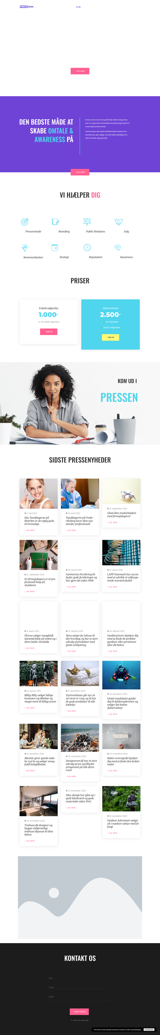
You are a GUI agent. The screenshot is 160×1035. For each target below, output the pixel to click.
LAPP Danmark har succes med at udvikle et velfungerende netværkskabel (123, 577)
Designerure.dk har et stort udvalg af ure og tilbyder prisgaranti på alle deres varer (81, 765)
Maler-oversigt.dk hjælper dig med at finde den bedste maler (123, 761)
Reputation (95, 257)
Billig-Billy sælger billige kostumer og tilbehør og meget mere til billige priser (40, 698)
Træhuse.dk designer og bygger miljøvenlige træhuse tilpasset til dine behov (38, 829)
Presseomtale (33, 231)
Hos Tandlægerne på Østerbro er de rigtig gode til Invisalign (39, 521)
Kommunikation (33, 257)
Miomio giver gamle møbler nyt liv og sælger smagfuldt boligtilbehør (40, 761)
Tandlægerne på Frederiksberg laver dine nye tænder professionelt (80, 521)
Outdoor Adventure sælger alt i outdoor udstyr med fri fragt (123, 823)
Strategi (64, 257)
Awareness (126, 257)
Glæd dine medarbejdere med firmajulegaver (121, 514)
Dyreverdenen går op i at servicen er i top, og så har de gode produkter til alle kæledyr (81, 700)
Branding (64, 231)
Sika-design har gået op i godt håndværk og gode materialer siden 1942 (80, 798)
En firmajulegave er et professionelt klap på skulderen (40, 582)
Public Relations (95, 231)
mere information (136, 1029)
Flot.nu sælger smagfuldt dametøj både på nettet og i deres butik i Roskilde (40, 639)
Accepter (149, 1030)
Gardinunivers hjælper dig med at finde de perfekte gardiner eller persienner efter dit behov (122, 640)
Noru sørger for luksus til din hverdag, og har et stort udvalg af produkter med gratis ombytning (82, 640)
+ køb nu (48, 331)
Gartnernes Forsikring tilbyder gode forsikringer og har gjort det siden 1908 (81, 577)
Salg (126, 231)
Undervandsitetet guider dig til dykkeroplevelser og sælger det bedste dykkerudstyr (122, 703)
